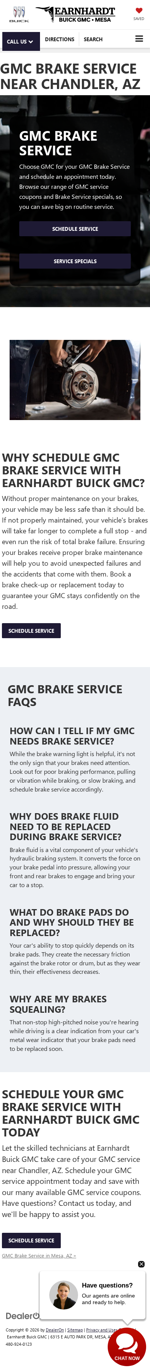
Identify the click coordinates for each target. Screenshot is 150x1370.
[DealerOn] (25, 1315)
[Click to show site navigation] (139, 39)
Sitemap (75, 1330)
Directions (59, 39)
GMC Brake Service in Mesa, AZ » (39, 1255)
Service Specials (75, 261)
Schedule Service (75, 228)
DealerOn (55, 1330)
